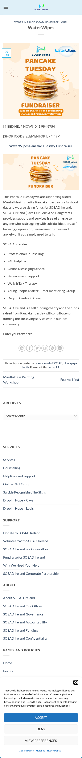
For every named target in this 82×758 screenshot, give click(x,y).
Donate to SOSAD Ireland (21, 533)
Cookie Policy (26, 750)
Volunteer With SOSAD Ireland (25, 541)
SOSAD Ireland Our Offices (22, 606)
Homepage (52, 22)
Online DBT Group (16, 484)
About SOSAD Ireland (19, 598)
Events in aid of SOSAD (29, 22)
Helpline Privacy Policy (48, 750)
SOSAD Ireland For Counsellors (26, 549)
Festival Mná (69, 379)
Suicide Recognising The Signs (24, 492)
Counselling (11, 468)
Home (7, 663)
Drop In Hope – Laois (18, 508)
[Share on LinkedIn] (60, 348)
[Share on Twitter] (37, 348)
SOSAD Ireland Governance (23, 614)
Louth (64, 22)
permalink (54, 367)
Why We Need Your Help (21, 565)
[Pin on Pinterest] (52, 348)
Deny (41, 729)
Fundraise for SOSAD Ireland (24, 557)
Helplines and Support (19, 476)
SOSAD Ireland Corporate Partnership (31, 573)
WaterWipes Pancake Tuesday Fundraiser (40, 146)
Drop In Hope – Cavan (19, 500)
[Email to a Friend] (44, 348)
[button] (76, 682)
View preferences (41, 740)
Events (8, 671)
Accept (41, 717)
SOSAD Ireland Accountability (25, 622)
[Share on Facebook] (29, 348)
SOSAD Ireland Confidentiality (25, 638)
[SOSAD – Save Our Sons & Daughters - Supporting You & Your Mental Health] (41, 7)
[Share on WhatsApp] (22, 348)
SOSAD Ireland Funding (20, 630)
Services (9, 460)
